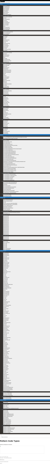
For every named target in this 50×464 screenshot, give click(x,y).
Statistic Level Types (6, 374)
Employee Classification (6, 291)
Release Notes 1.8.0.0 (6, 234)
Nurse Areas (4, 321)
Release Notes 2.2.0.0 (6, 218)
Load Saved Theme (5, 103)
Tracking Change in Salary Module (7, 141)
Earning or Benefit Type (6, 286)
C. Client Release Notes (5, 214)
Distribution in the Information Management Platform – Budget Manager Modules (13, 167)
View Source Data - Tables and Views (8, 395)
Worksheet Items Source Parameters (8, 389)
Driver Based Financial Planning (7, 83)
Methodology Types (5, 320)
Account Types (5, 256)
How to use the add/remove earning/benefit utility (9, 160)
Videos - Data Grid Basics (6, 242)
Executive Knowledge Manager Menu (8, 31)
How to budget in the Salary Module (7, 147)
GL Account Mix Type (6, 306)
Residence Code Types (6, 353)
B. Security (3, 401)
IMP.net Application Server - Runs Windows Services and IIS (11, 408)
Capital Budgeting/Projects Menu (7, 52)
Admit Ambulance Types (6, 257)
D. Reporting (3, 35)
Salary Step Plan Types (6, 361)
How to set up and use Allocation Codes (8, 159)
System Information (5, 133)
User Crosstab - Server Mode (7, 49)
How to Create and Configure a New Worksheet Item (10, 182)
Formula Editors (5, 184)
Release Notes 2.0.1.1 (6, 221)
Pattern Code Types (5, 329)
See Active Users (5, 125)
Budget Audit (5, 79)
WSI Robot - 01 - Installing (6, 426)
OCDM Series (5, 323)
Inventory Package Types (6, 313)
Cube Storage (5, 20)
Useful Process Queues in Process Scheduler (9, 190)
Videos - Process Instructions (7, 248)
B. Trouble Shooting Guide (5, 211)
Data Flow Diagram (5, 417)
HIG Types (4, 309)
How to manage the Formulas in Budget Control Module (10, 138)
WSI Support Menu (5, 120)
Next (1, 459)
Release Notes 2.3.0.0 (6, 217)
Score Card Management (6, 22)
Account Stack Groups (6, 254)
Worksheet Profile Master (6, 390)
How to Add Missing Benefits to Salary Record (9, 163)
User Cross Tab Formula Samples (7, 398)
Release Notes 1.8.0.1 (6, 233)
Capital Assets (5, 53)
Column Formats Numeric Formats (7, 210)
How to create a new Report (6, 185)
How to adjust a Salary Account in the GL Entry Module (10, 145)
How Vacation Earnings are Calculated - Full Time (9, 169)
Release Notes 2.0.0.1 (6, 225)
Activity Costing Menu (6, 89)
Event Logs (4, 116)
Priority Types (5, 336)
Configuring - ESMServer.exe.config (7, 416)
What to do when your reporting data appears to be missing (10, 191)
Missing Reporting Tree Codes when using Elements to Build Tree (11, 212)
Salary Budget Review (6, 86)
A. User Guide (3, 198)
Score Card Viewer (5, 21)
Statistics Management (6, 8)
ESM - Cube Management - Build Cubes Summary (9, 174)
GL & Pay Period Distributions (7, 305)
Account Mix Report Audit (6, 28)
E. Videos (3, 240)
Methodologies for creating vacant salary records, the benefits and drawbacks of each (14, 161)
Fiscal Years (4, 300)
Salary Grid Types (5, 359)
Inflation (4, 74)
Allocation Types (5, 261)
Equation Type (5, 299)
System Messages (5, 124)
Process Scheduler (5, 109)
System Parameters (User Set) (7, 380)
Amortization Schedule (6, 263)
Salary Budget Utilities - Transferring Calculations (9, 192)
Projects (4, 57)
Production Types (5, 343)
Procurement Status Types (6, 339)
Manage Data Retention (6, 118)
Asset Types (4, 269)
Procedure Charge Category (7, 337)
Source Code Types (5, 372)
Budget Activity (5, 66)
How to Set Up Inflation (6, 140)
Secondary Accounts (5, 366)
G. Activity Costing (4, 88)
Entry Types (4, 298)
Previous (3, 459)
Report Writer (5, 37)
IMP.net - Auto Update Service (7, 423)
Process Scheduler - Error (6, 213)
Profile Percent (5, 346)
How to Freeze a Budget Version (7, 155)
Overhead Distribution (6, 94)
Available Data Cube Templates (7, 397)
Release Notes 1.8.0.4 (6, 229)
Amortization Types (5, 264)
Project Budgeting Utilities (6, 59)
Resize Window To (5, 126)
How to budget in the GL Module (7, 146)
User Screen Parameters (6, 105)
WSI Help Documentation (6, 131)
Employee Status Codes (6, 293)
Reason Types (5, 350)
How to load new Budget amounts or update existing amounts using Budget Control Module (15, 137)
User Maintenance (5, 112)
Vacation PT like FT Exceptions (7, 382)
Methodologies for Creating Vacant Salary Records (9, 183)
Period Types (5, 331)
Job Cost (4, 314)
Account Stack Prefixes (6, 255)
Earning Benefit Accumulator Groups (8, 284)
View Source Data (5, 44)
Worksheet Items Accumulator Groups (8, 387)
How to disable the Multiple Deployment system (9, 153)
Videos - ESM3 (5, 247)
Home (2, 0)
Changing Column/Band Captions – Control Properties (10, 204)
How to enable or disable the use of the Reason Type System (11, 154)
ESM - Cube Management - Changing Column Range (10, 175)
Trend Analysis (5, 82)
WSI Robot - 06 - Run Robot (6, 432)
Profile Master (5, 345)
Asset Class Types (5, 268)
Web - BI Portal (5, 50)
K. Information (3, 127)
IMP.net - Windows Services (6, 424)
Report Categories (5, 352)
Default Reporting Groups (6, 43)
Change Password (5, 97)
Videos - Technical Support (6, 249)
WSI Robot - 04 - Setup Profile (7, 430)
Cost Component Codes (6, 277)
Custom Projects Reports (6, 27)
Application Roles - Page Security (7, 206)
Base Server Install (5, 410)
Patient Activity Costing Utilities (7, 90)
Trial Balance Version (6, 381)
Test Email (4, 111)
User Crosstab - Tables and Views (7, 394)
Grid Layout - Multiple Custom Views (8, 205)
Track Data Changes (5, 117)
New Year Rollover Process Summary (8, 162)
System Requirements (6, 404)
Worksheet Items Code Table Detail (7, 388)
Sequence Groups (5, 367)
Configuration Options (6, 412)
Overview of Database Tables (7, 189)
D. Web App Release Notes (5, 235)
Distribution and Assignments (7, 72)
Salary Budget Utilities (6, 87)
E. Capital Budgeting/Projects (5, 51)
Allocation (4, 73)
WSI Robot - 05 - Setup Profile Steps (8, 431)
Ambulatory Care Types (6, 262)
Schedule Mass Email (5, 110)
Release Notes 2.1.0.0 (6, 220)
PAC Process (4, 324)
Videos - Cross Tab (5, 241)
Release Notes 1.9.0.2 (6, 227)
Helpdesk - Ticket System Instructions (8, 199)
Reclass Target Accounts (6, 351)
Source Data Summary (6, 45)
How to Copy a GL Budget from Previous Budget (9, 168)
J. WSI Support (3, 119)
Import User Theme (5, 104)
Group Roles (4, 307)
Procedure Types (5, 338)
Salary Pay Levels (5, 360)
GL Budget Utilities (5, 68)
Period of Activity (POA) (6, 330)
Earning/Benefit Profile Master (7, 287)
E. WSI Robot (3, 425)
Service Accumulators (6, 368)
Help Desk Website (5, 132)
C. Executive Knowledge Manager (6, 30)
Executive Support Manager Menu (7, 16)
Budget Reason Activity (6, 67)
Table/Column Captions (6, 123)
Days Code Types (5, 279)
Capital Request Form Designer (7, 60)
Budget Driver (5, 81)
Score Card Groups (5, 365)
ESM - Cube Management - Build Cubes (8, 177)
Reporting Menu (5, 36)
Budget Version (5, 272)
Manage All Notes (5, 13)
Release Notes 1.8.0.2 (6, 232)
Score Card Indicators (6, 23)
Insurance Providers (5, 308)
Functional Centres (5, 302)
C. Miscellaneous (4, 396)
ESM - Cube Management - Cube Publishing (8, 176)
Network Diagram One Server (7, 419)
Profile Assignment (5, 344)
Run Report (4, 38)
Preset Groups (5, 335)
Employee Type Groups (6, 294)
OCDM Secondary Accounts (6, 322)
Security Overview (5, 402)
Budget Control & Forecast (6, 80)
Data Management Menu (6, 6)
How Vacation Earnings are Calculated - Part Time (9, 170)
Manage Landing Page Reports (7, 14)
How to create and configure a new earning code (9, 152)
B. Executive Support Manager (5, 15)
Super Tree (4, 42)
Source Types (5, 373)
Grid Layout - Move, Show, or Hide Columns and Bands (10, 203)
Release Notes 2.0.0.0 (6, 226)
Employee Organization (6, 292)
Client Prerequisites (5, 411)
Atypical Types (5, 270)
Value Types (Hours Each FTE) (7, 383)
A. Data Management (4, 5)
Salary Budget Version (6, 357)
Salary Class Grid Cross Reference (7, 358)
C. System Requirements (5, 403)
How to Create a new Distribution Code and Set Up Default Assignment (12, 148)
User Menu (4, 96)
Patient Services (5, 328)
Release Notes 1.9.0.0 (6, 228)
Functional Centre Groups (6, 301)
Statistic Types (5, 375)
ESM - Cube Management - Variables (8, 178)
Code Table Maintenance (6, 7)
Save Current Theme (5, 101)
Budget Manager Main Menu (7, 64)
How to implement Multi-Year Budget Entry (8, 156)
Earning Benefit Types (6, 285)
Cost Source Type (5, 278)
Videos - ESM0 (5, 243)
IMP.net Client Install (6, 418)
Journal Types (5, 315)
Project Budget (5, 58)
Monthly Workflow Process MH (7, 196)
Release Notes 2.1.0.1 (6, 219)
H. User (2, 95)
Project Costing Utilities (6, 29)
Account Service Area (6, 253)
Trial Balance (5, 75)
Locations (4, 316)
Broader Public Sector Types (7, 271)
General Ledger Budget (6, 65)
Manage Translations (6, 12)
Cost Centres (5, 276)
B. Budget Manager (4, 139)
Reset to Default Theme (6, 102)
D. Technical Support (4, 409)
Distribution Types (5, 283)
